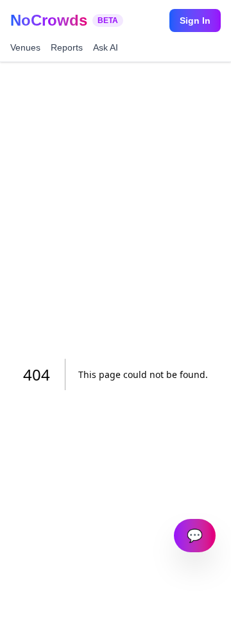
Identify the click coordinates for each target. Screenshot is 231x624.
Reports (67, 47)
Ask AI (105, 47)
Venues (25, 47)
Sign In (195, 20)
